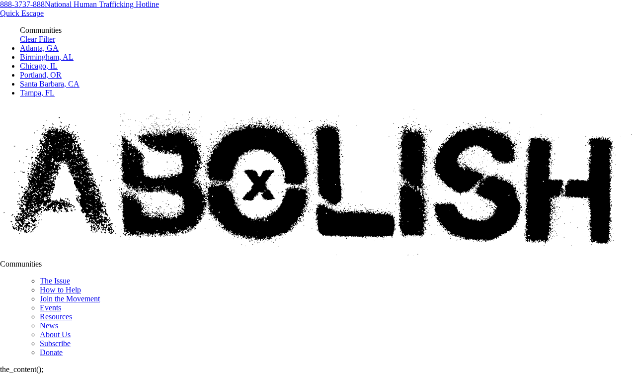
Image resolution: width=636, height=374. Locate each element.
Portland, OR (41, 75)
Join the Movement (70, 298)
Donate (51, 352)
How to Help (60, 289)
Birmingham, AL (47, 57)
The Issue (55, 281)
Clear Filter (37, 39)
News (49, 325)
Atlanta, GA (39, 48)
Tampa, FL (37, 93)
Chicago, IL (39, 66)
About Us (55, 334)
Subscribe (55, 343)
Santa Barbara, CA (50, 84)
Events (50, 307)
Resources (56, 316)
